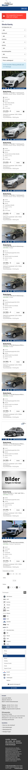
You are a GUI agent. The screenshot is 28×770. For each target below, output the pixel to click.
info (3, 21)
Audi (7, 599)
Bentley (8, 602)
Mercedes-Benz (10, 630)
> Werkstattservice (6, 729)
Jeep (7, 624)
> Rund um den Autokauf (8, 725)
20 (10, 574)
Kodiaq (6, 661)
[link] (23, 111)
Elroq (5, 651)
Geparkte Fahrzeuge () (14, 684)
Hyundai (8, 621)
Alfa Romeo (9, 596)
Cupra (7, 607)
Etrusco (8, 613)
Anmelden (7, 739)
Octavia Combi (7, 663)
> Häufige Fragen (6, 731)
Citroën (8, 605)
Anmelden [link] (14, 687)
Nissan (8, 635)
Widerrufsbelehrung (10, 743)
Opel (7, 638)
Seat (7, 644)
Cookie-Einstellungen (10, 744)
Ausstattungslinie (6, 51)
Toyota (8, 674)
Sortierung (4, 57)
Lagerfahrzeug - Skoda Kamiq (14, 247)
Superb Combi (7, 668)
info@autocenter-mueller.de (13, 708)
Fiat (7, 616)
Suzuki (8, 672)
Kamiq (5, 656)
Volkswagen (9, 677)
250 (20, 574)
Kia (7, 627)
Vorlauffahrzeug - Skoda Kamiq (14, 95)
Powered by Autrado (18, 768)
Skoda (8, 647)
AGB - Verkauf (8, 741)
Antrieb (4, 45)
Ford (7, 619)
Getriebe (4, 39)
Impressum (14, 739)
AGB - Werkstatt (17, 741)
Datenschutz (19, 743)
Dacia (7, 610)
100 (16, 574)
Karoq (5, 658)
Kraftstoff (4, 33)
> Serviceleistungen (7, 727)
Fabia (5, 653)
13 (19, 587)
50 (13, 574)
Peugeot (8, 641)
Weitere (8, 680)
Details (18, 111)
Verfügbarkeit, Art (6, 27)
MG (7, 633)
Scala (5, 666)
